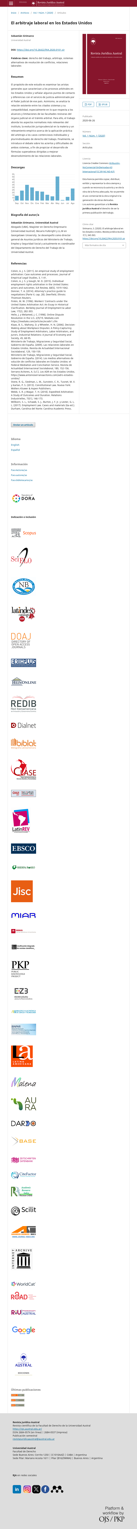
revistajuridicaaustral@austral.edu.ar (34, 1439)
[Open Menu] (11, 3)
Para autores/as (19, 475)
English (15, 444)
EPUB (104, 104)
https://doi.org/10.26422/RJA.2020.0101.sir (41, 49)
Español (15, 449)
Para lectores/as (19, 470)
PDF (89, 104)
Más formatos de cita (95, 245)
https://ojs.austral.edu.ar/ (27, 1428)
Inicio (13, 12)
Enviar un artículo (23, 424)
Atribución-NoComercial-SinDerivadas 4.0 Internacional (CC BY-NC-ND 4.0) (101, 167)
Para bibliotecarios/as (22, 480)
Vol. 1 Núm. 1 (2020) (43, 12)
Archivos (25, 12)
